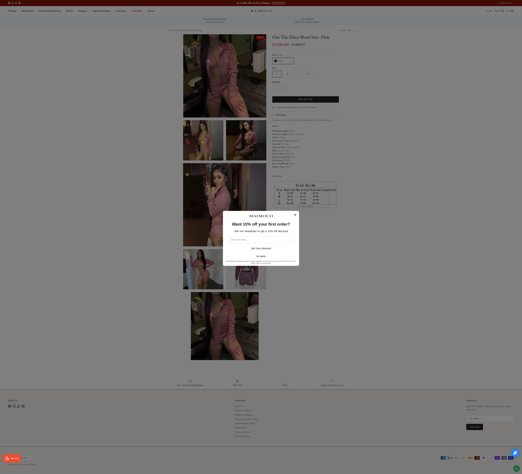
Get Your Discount (261, 248)
